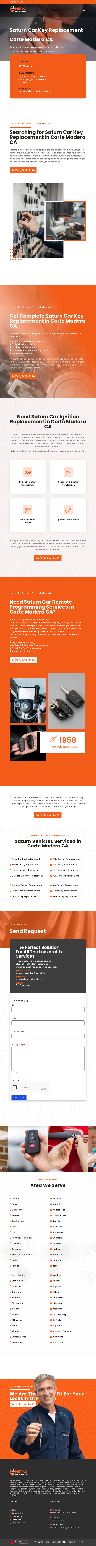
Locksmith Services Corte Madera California (43, 47)
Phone (14, 1018)
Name (14, 1005)
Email (18, 1031)
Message (19, 1044)
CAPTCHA (15, 1080)
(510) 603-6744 (25, 170)
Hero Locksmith (52, 1542)
